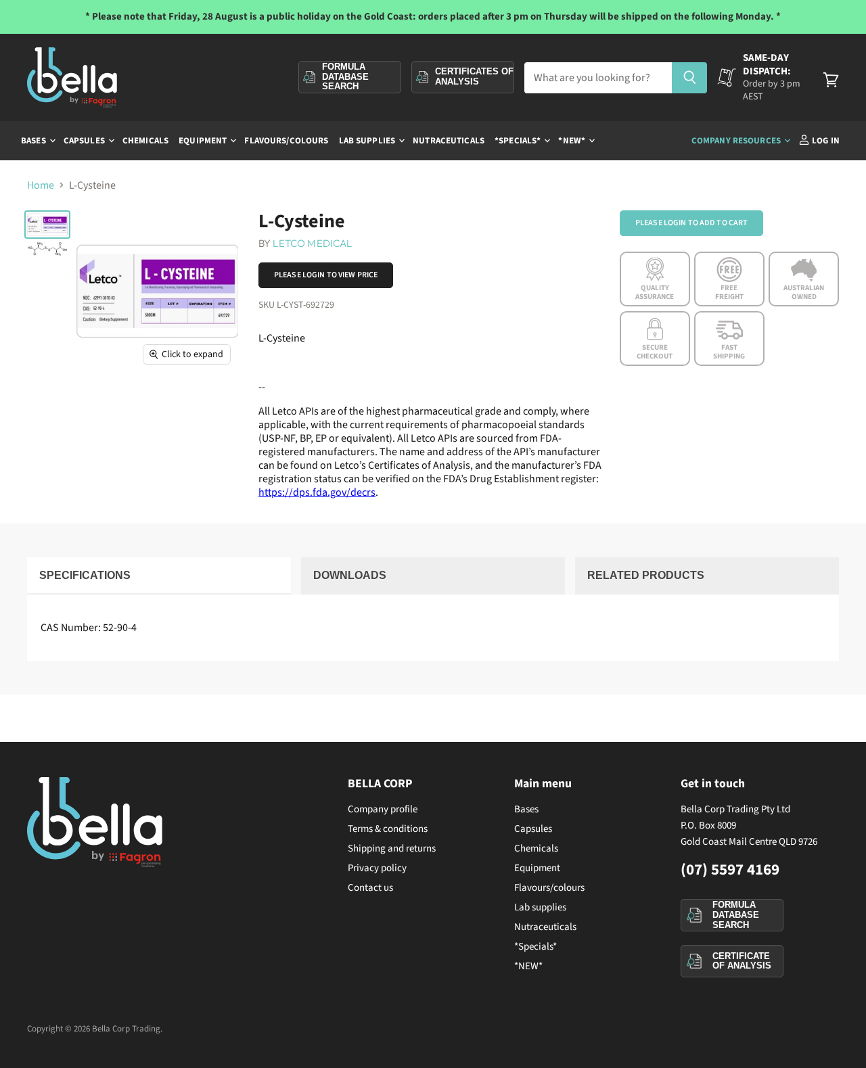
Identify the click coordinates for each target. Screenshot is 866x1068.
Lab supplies (368, 141)
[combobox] (598, 78)
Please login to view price (326, 275)
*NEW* (572, 141)
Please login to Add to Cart (691, 223)
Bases (34, 141)
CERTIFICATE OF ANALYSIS (741, 961)
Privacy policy (377, 868)
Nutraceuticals (448, 141)
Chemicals (145, 141)
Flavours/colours (286, 141)
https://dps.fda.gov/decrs (316, 492)
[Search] (690, 78)
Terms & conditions (388, 829)
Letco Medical (312, 243)
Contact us (370, 888)
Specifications (85, 575)
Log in (825, 141)
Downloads (349, 575)
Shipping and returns (392, 848)
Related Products (645, 575)
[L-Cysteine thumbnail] (47, 224)
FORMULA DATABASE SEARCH (735, 914)
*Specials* (519, 141)
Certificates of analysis (474, 76)
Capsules (85, 141)
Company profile (382, 809)
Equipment (204, 141)
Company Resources (737, 141)
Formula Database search (345, 76)
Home (40, 185)
